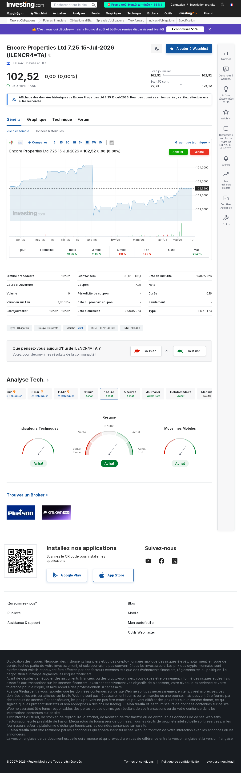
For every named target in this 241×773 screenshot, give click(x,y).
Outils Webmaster (141, 632)
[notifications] (222, 4)
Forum (83, 119)
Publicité (14, 613)
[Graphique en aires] (20, 142)
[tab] (13, 393)
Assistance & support (24, 623)
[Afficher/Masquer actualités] (111, 142)
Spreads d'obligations (110, 20)
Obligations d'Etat (81, 20)
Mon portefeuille (141, 623)
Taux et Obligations (22, 20)
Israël (80, 328)
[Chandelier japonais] (11, 142)
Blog (131, 603)
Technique (62, 119)
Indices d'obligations (162, 20)
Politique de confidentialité (180, 761)
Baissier (150, 351)
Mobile (133, 613)
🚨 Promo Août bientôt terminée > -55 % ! (134, 4)
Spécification (187, 20)
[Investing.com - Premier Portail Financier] (25, 4)
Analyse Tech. (26, 379)
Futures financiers (54, 20)
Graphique (37, 119)
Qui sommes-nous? (22, 603)
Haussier (193, 351)
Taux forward (136, 20)
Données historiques (49, 131)
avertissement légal (220, 761)
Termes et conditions (139, 761)
